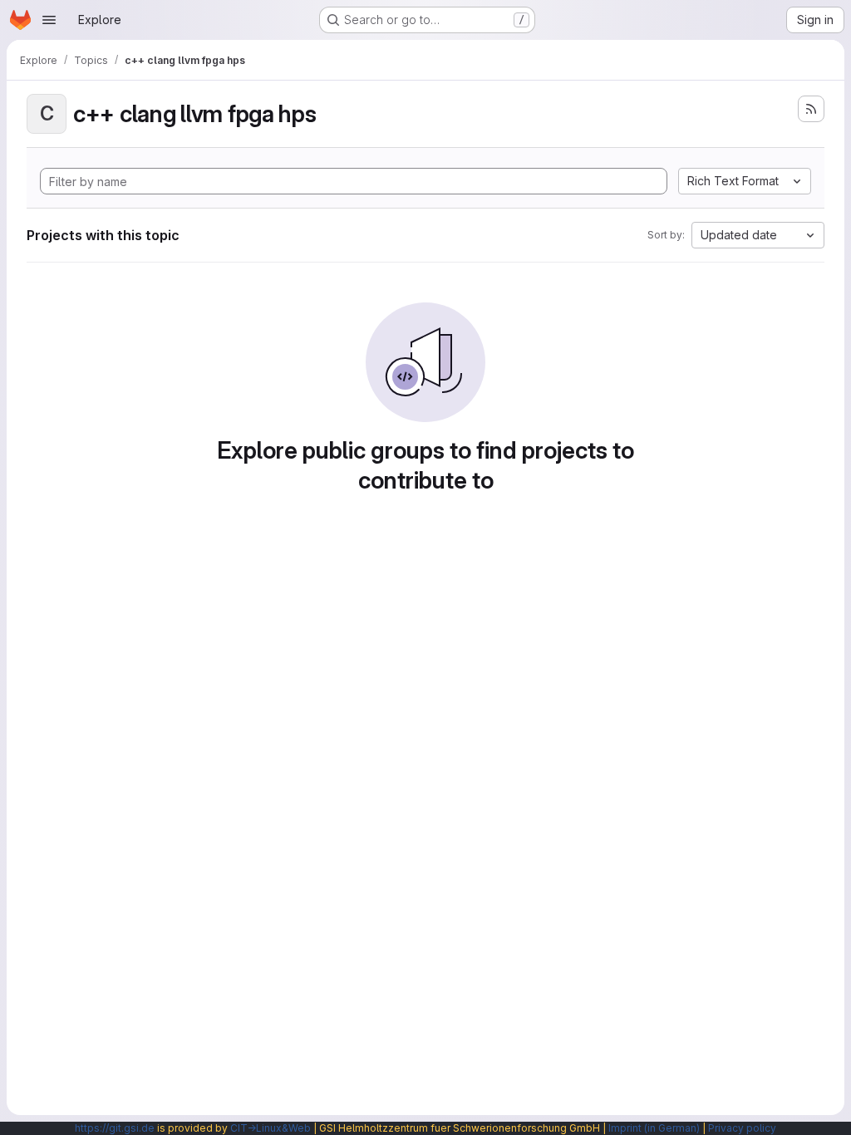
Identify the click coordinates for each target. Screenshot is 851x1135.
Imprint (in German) (654, 1128)
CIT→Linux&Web (270, 1128)
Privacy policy (742, 1128)
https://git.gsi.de (115, 1128)
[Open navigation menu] (49, 20)
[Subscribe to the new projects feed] (811, 109)
